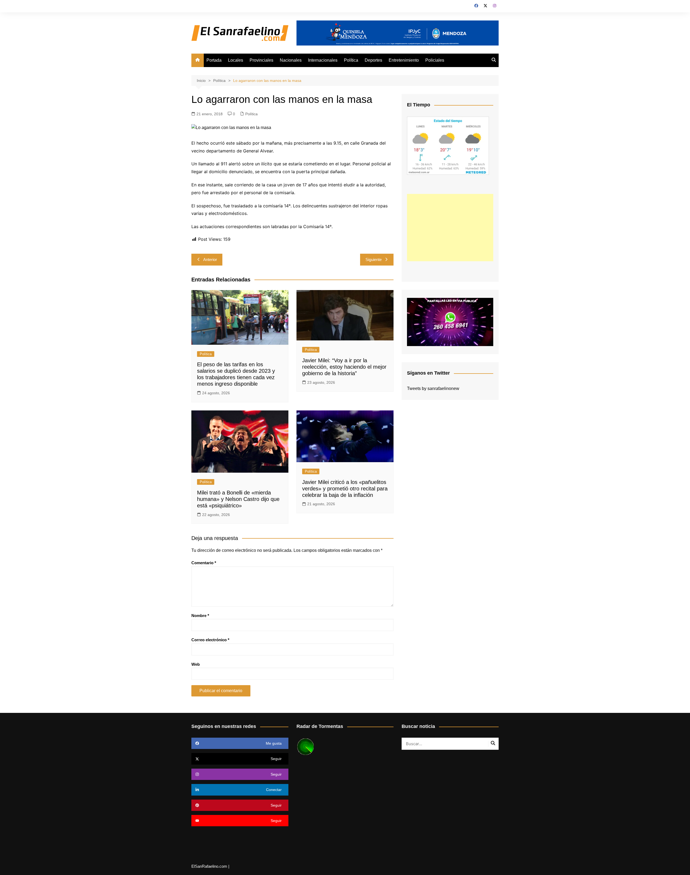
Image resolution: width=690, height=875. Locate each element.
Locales (235, 60)
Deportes (373, 60)
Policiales (434, 60)
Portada (214, 60)
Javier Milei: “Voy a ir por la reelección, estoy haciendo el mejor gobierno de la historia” (344, 366)
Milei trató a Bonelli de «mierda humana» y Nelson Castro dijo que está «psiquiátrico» (238, 499)
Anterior (210, 259)
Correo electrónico (210, 639)
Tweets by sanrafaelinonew (433, 388)
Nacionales (291, 60)
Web (195, 664)
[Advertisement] (450, 227)
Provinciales (261, 60)
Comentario (203, 562)
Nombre (200, 615)
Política (351, 60)
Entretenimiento (404, 60)
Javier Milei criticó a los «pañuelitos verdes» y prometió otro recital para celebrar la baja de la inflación (345, 488)
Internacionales (322, 60)
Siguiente (373, 259)
